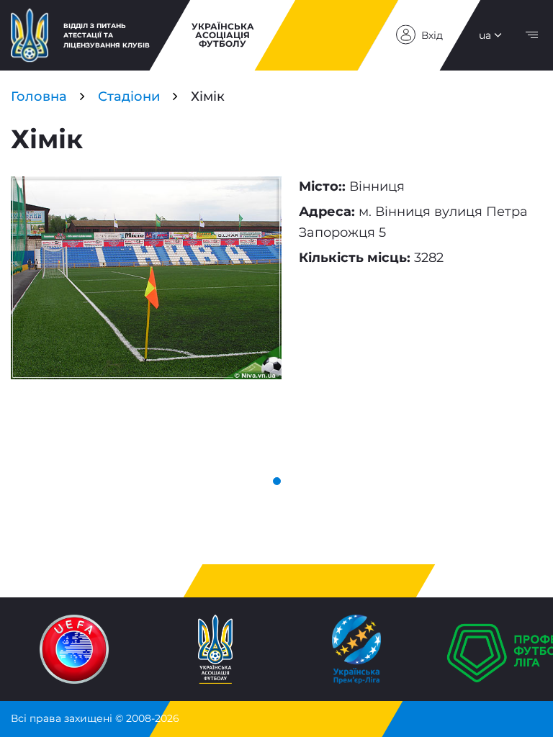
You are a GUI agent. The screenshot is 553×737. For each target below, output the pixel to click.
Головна (39, 96)
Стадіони (129, 96)
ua (485, 35)
